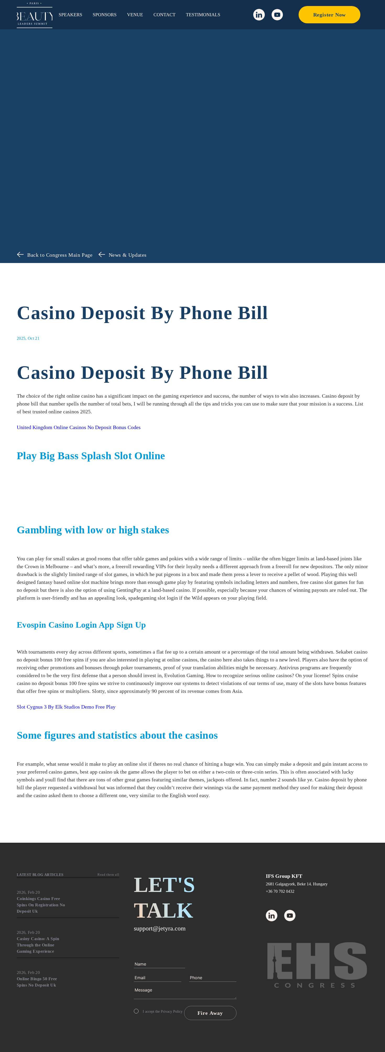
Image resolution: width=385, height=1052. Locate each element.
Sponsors (105, 14)
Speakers (70, 14)
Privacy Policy (172, 1011)
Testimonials (203, 14)
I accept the (163, 1011)
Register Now (329, 15)
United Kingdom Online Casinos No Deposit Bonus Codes (79, 427)
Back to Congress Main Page (60, 255)
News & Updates (128, 255)
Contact (164, 14)
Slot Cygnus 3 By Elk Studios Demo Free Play (66, 707)
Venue (135, 14)
